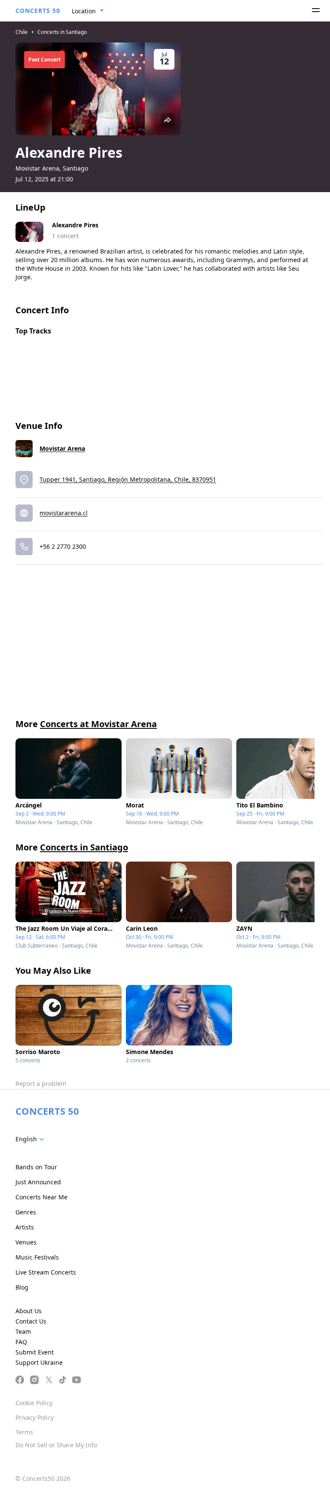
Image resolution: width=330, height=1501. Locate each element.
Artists (24, 1227)
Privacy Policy (34, 1417)
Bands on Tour (36, 1167)
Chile (21, 32)
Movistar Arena (62, 448)
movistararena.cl (64, 513)
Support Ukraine (39, 1362)
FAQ (21, 1342)
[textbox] (31, 1139)
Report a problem (40, 1083)
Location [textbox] (84, 11)
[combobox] (88, 11)
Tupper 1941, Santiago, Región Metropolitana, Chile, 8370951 (128, 479)
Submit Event (34, 1352)
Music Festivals (37, 1257)
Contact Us (30, 1321)
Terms (24, 1432)
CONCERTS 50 (37, 10)
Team (23, 1331)
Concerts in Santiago (62, 32)
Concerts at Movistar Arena (98, 724)
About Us (28, 1311)
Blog (21, 1287)
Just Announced (38, 1182)
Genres (25, 1212)
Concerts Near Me (41, 1197)
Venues (26, 1242)
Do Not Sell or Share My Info (56, 1445)
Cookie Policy (33, 1403)
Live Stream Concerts (45, 1272)
